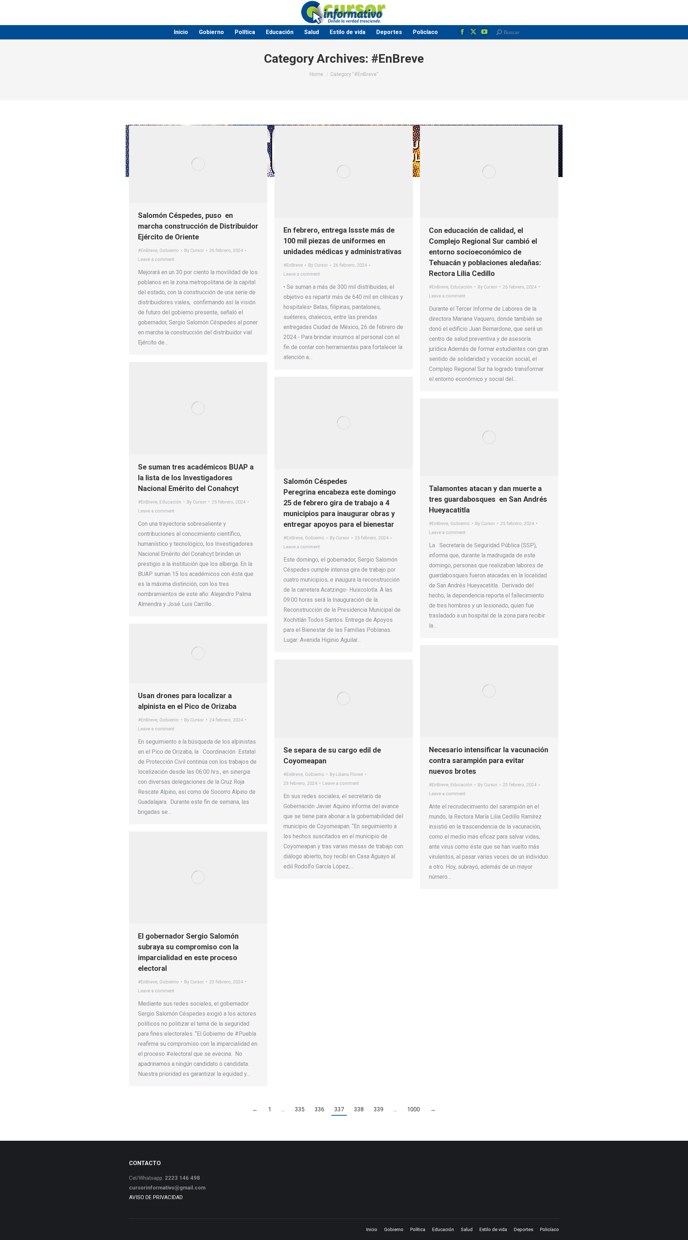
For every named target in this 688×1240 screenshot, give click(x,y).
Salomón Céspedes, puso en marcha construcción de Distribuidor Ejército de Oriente (198, 226)
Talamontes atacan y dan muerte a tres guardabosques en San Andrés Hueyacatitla (488, 499)
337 (339, 1109)
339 (378, 1109)
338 (359, 1109)
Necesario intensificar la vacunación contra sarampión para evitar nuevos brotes (488, 760)
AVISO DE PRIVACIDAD (156, 1197)
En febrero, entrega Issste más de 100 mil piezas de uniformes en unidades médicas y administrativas (342, 241)
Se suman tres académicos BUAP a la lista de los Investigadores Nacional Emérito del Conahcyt (196, 478)
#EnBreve (147, 250)
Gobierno (169, 250)
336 (319, 1109)
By (194, 250)
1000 (413, 1109)
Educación (461, 287)
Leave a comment (156, 259)
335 (300, 1109)
